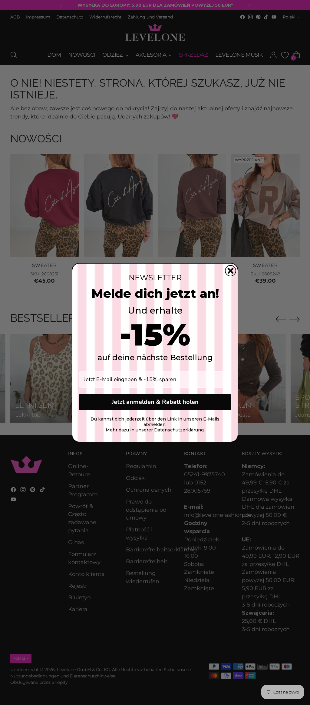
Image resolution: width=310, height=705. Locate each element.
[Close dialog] (230, 270)
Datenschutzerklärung (179, 430)
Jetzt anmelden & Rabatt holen (155, 402)
